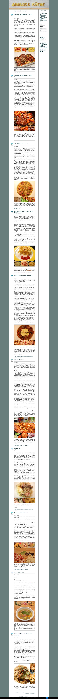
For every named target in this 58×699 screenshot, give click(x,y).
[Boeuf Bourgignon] (25, 345)
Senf (40, 45)
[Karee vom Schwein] (25, 67)
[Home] (10, 0)
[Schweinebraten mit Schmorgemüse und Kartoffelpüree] (25, 131)
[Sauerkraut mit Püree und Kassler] (25, 563)
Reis (40, 43)
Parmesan (41, 42)
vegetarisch (43, 49)
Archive (41, 24)
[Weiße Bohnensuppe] (25, 202)
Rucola (45, 43)
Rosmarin (44, 43)
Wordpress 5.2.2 (20, 696)
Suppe (44, 46)
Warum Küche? (38, 8)
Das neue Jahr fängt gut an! (20, 512)
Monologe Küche (18, 207)
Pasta (44, 42)
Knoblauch (42, 38)
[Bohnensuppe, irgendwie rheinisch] (25, 621)
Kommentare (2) (22, 569)
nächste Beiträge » (27, 693)
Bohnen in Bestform (19, 359)
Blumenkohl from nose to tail (43, 17)
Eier (45, 32)
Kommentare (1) (22, 445)
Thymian (41, 47)
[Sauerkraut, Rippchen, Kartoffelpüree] (25, 502)
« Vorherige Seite (16, 692)
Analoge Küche (18, 356)
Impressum (24, 8)
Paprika (43, 40)
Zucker (45, 50)
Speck (42, 45)
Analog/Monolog (31, 8)
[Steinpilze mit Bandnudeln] (25, 684)
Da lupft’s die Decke (19, 572)
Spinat (43, 45)
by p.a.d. (27, 696)
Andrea (22, 72)
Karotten (41, 36)
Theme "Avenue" (24, 696)
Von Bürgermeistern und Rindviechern (23, 275)
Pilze (45, 42)
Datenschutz (18, 8)
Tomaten (44, 47)
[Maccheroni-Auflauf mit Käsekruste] (25, 266)
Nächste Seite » (33, 693)
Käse (45, 38)
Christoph (19, 208)
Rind (42, 43)
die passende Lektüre (29, 270)
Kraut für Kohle (17, 448)
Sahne (41, 44)
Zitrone (40, 50)
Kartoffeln (42, 37)
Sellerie (46, 44)
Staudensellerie (42, 46)
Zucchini (43, 50)
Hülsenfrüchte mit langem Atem (21, 143)
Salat (42, 44)
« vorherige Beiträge (22, 692)
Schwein (44, 44)
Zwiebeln (42, 51)
